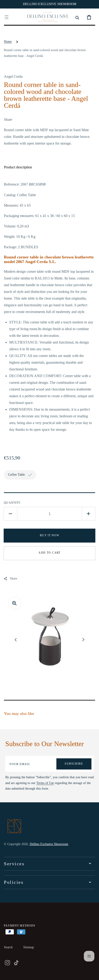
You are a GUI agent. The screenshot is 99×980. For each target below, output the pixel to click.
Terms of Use (45, 783)
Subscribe (74, 763)
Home (8, 41)
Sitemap (28, 947)
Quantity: (12, 502)
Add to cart (49, 552)
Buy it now (49, 535)
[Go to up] (92, 973)
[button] (6, 17)
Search (8, 947)
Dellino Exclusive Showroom (49, 844)
